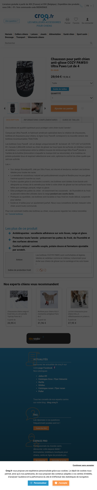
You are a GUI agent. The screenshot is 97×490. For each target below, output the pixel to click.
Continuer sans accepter (83, 465)
